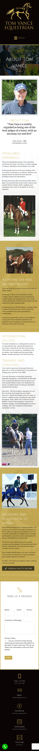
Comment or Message (13, 620)
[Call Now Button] (5, 746)
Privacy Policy (10, 638)
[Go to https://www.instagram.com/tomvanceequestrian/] (19, 725)
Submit (8, 658)
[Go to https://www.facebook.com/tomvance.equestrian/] (19, 709)
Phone (30, 610)
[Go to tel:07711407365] (19, 679)
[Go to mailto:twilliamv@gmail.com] (19, 694)
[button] (18, 568)
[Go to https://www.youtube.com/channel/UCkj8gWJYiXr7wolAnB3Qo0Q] (19, 741)
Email (19, 610)
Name (7, 610)
